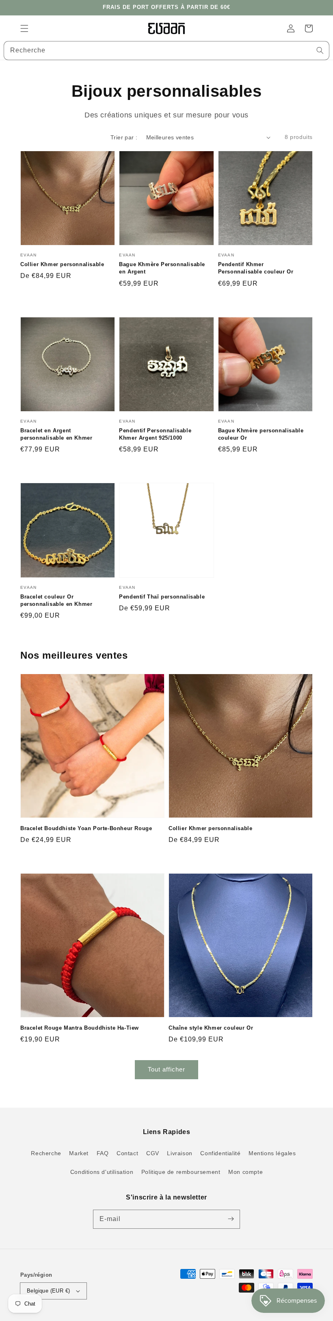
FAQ (103, 1153)
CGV (152, 1153)
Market (79, 1153)
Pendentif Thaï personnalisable (162, 597)
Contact (127, 1153)
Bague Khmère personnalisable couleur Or (261, 434)
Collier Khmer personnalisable (62, 264)
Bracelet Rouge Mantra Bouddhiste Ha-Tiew (79, 1028)
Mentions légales (272, 1153)
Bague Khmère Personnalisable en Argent (162, 268)
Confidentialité (220, 1153)
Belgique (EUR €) (48, 1291)
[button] (24, 28)
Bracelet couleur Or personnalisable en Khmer (56, 600)
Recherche (46, 1153)
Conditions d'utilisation (101, 1172)
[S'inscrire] (231, 1219)
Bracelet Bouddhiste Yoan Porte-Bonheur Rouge (86, 828)
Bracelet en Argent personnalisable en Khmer (56, 434)
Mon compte (245, 1172)
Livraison (179, 1153)
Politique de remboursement (181, 1172)
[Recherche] (320, 50)
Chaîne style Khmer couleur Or (211, 1028)
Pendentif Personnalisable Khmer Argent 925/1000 (155, 434)
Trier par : (123, 137)
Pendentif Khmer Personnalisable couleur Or (256, 268)
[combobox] (166, 50)
